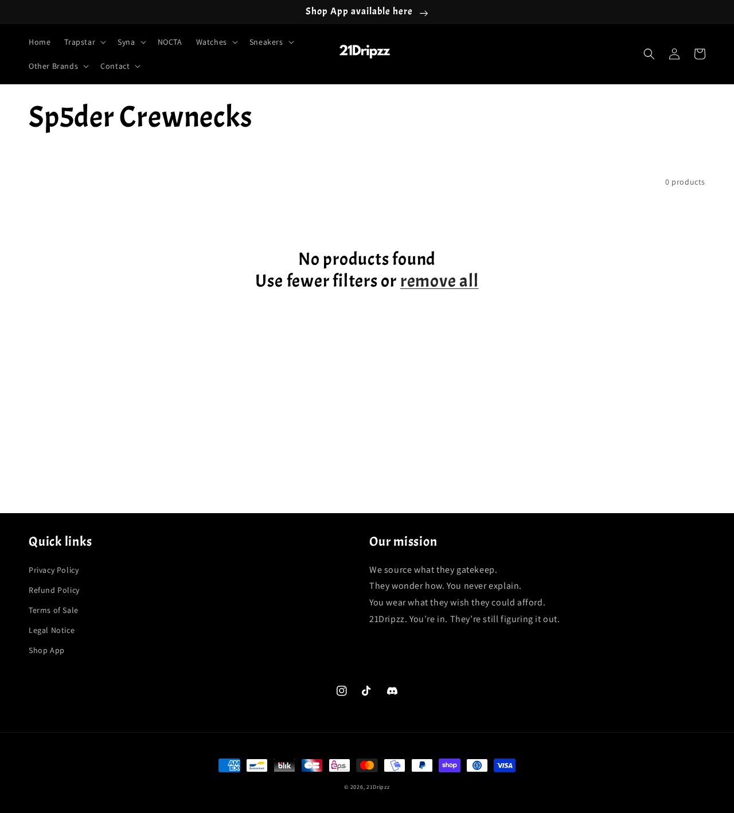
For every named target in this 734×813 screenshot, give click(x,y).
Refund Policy (54, 590)
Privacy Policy (54, 570)
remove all (439, 281)
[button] (84, 42)
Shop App (47, 650)
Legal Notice (52, 630)
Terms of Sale (54, 610)
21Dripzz (378, 787)
